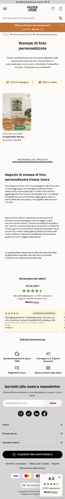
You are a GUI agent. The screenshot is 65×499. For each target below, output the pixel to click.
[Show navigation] (5, 8)
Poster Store (39, 491)
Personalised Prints (22, 34)
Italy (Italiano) (33, 485)
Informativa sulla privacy (32, 468)
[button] (51, 485)
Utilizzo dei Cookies (39, 463)
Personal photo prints (46, 34)
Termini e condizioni (16, 463)
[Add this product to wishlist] (28, 96)
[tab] (53, 9)
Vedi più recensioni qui (32, 339)
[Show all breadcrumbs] (6, 34)
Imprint (55, 463)
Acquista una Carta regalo (35, 454)
